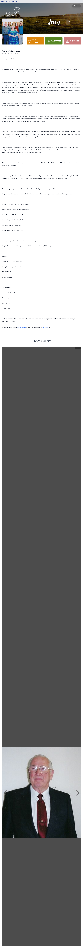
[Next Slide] (78, 793)
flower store (45, 327)
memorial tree (21, 327)
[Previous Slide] (5, 793)
